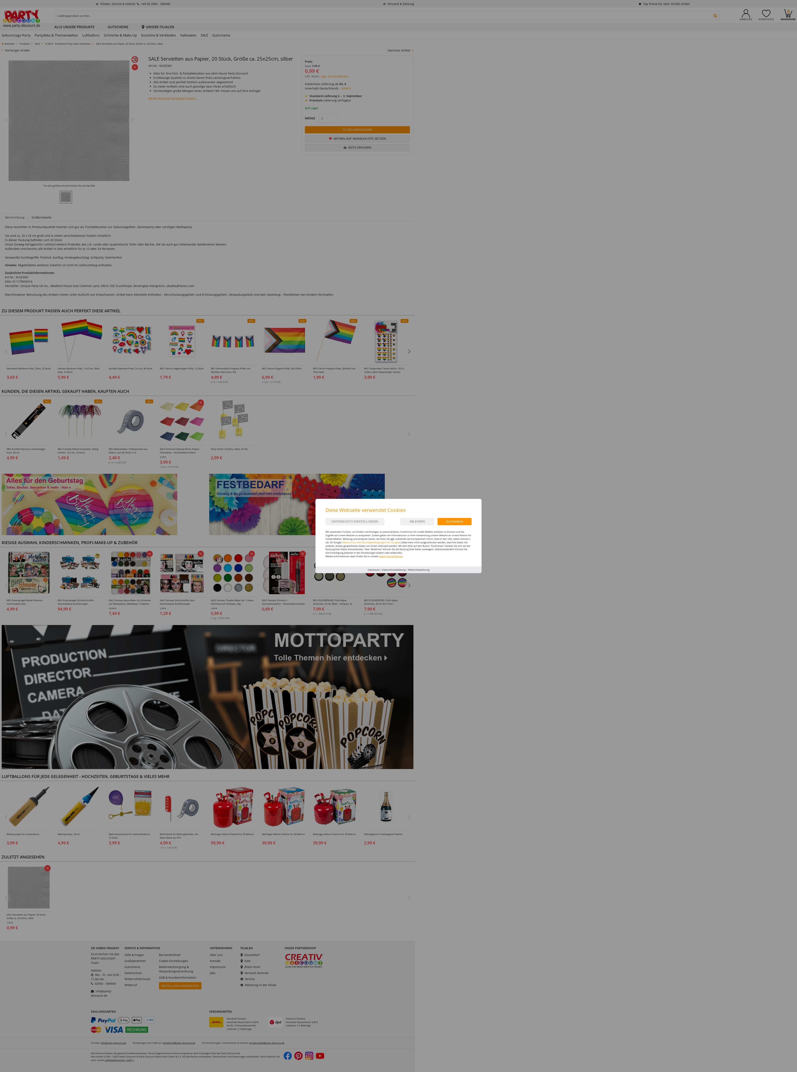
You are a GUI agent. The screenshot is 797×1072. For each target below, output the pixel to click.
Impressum (374, 569)
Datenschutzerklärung (394, 569)
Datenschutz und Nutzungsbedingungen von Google (370, 542)
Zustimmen (454, 522)
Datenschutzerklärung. (391, 556)
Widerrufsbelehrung (418, 569)
